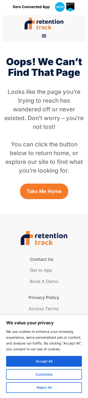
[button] (44, 35)
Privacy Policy (44, 297)
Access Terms (44, 308)
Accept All (44, 361)
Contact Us (42, 259)
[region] (44, 356)
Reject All (44, 387)
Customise (44, 374)
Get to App (41, 270)
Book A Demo (44, 281)
